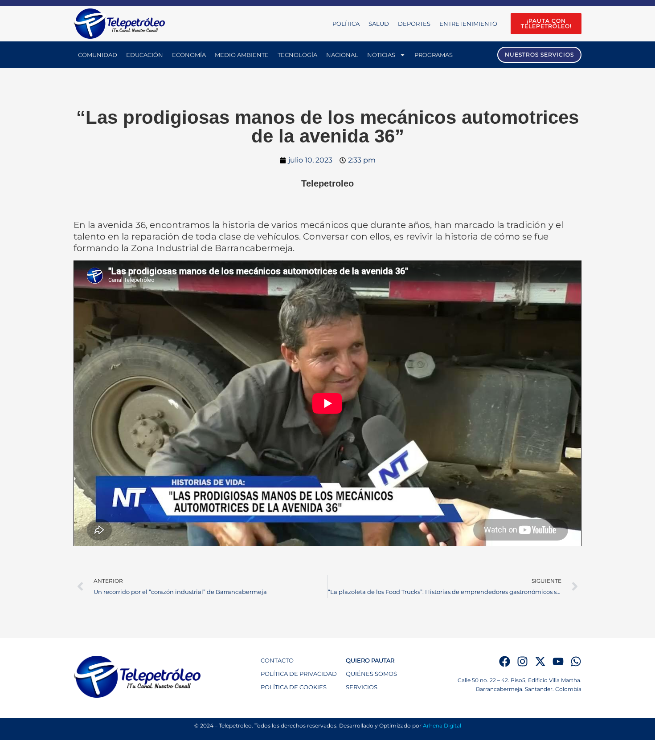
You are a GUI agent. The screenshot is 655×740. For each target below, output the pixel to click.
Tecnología (297, 54)
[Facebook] (504, 661)
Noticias (381, 54)
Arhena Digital (442, 725)
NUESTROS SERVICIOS (539, 54)
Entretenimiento (468, 23)
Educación (144, 54)
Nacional (342, 54)
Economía (189, 54)
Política (346, 23)
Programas (433, 54)
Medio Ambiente (242, 54)
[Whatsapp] (575, 661)
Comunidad (97, 54)
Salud (378, 23)
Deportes (414, 23)
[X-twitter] (540, 661)
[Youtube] (558, 661)
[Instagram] (522, 661)
